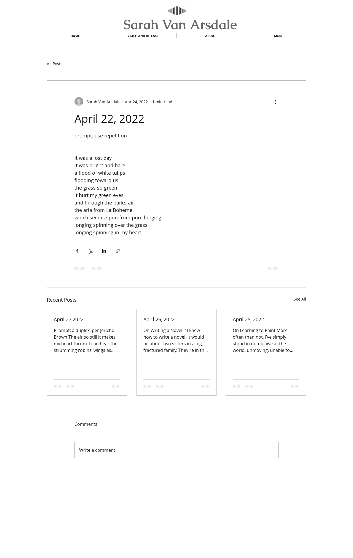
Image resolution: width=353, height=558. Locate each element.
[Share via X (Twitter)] (90, 251)
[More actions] (275, 101)
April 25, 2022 (248, 319)
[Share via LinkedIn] (104, 251)
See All (300, 299)
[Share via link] (117, 251)
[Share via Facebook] (77, 251)
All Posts (54, 63)
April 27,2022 (69, 319)
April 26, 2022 (159, 319)
